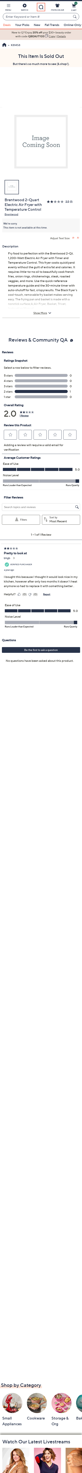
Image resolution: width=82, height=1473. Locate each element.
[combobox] (37, 16)
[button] (8, 8)
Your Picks (22, 25)
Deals (7, 25)
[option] (41, 34)
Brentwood (11, 214)
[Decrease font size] (78, 237)
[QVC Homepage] (4, 45)
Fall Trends (52, 25)
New (37, 25)
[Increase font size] (73, 237)
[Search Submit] (75, 16)
